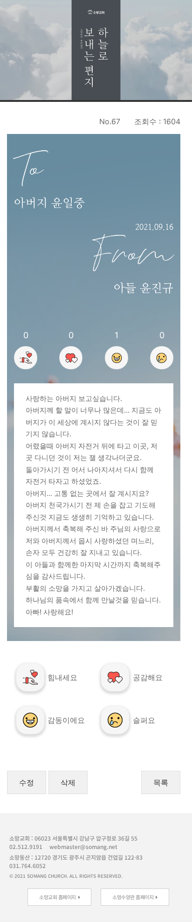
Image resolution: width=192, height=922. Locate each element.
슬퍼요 (144, 720)
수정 (26, 782)
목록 (160, 782)
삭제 (68, 782)
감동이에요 (66, 720)
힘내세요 (62, 677)
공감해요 (148, 677)
